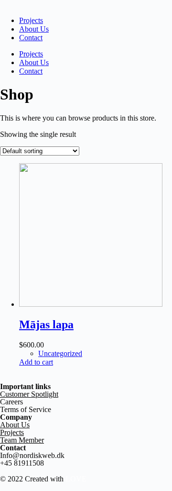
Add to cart (36, 362)
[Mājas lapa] (90, 304)
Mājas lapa (46, 324)
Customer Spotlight (29, 394)
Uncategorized (60, 353)
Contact (31, 37)
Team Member (22, 440)
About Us (34, 29)
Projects (31, 20)
